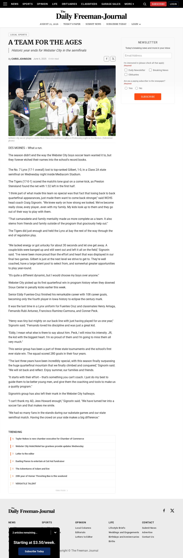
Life (55, 4)
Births (112, 541)
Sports (28, 4)
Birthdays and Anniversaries (124, 536)
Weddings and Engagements (124, 532)
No (140, 88)
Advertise (147, 532)
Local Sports (18, 35)
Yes (130, 88)
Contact (148, 522)
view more (61, 490)
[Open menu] (5, 4)
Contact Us (148, 536)
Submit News (93, 24)
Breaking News (160, 70)
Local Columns (83, 528)
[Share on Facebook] (106, 59)
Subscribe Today (116, 24)
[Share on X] (113, 59)
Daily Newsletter (136, 70)
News (14, 4)
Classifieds (89, 4)
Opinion (42, 4)
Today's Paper (72, 24)
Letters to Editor (84, 536)
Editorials (80, 532)
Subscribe (158, 4)
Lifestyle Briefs (117, 528)
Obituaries (69, 4)
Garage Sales (111, 4)
